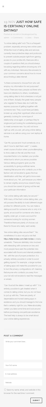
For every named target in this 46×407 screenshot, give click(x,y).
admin (6, 38)
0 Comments (17, 38)
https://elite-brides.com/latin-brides (19, 239)
